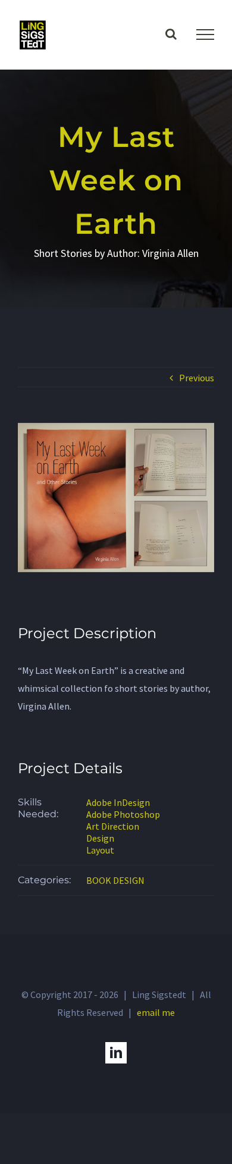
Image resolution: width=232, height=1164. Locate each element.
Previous (196, 378)
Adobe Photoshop (123, 814)
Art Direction (112, 826)
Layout (100, 850)
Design (100, 838)
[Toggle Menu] (205, 34)
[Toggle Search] (171, 34)
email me (156, 1012)
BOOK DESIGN (115, 880)
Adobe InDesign (118, 802)
